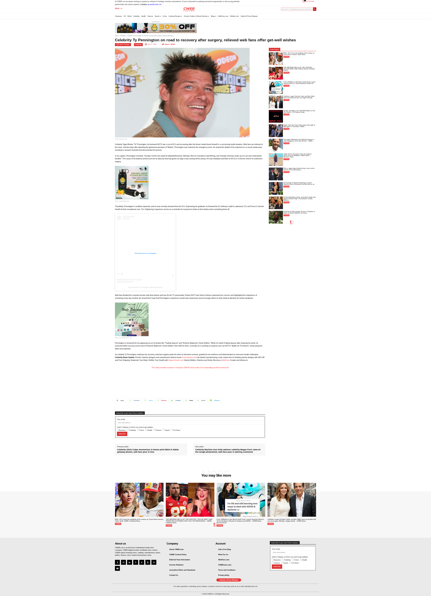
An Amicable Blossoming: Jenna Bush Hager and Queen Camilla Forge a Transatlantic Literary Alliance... (300, 198)
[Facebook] (117, 562)
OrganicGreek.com (175, 360)
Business (122, 430)
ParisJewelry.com (189, 357)
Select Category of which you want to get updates (135, 427)
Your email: (121, 419)
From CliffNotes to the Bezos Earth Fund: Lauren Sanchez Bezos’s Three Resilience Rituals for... (299, 82)
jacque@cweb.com (155, 4)
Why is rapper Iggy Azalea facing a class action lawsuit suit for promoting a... (299, 169)
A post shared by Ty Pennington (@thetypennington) (145, 287)
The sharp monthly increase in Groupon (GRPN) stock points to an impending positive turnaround (190, 368)
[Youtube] (117, 568)
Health (149, 430)
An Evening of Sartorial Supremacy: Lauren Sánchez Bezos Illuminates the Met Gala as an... (300, 183)
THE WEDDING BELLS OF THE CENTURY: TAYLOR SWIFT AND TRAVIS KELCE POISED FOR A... (299, 69)
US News (176, 430)
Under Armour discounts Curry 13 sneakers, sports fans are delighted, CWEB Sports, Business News (298, 155)
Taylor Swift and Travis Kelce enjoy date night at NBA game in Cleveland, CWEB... (299, 125)
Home (117, 36)
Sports (167, 430)
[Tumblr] (147, 562)
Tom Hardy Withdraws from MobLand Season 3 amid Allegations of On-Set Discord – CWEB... (299, 140)
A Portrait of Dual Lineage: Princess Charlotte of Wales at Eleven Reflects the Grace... (299, 212)
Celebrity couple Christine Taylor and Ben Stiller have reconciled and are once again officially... (299, 97)
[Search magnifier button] (314, 9)
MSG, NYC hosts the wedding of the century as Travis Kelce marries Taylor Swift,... (299, 53)
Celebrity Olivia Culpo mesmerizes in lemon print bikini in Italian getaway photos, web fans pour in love (148, 450)
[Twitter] (153, 562)
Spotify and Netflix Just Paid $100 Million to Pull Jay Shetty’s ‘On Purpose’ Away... (299, 111)
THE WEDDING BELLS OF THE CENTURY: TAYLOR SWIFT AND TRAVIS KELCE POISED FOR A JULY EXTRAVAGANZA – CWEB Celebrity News (189, 521)
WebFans (226, 360)
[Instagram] (123, 562)
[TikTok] (141, 562)
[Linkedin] (129, 562)
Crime (141, 430)
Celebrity (123, 36)
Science (159, 430)
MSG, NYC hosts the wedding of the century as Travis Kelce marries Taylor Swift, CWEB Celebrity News (139, 520)
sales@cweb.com (251, 586)
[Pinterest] (135, 562)
